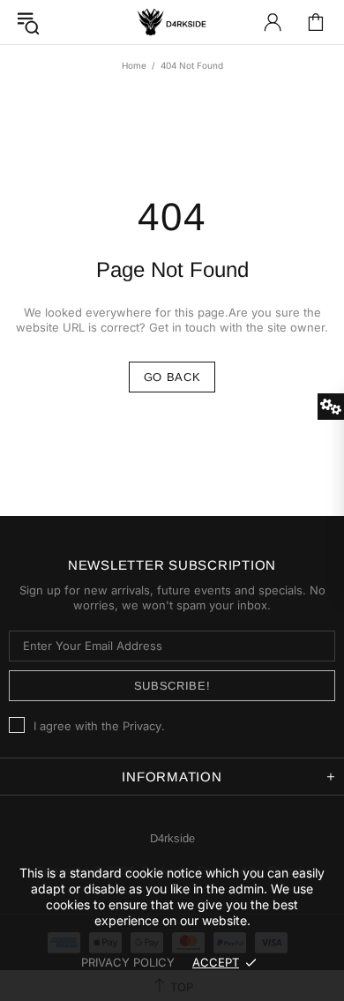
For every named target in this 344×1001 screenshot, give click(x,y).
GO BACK (172, 377)
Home (134, 65)
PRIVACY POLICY (128, 962)
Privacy (142, 726)
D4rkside (172, 22)
